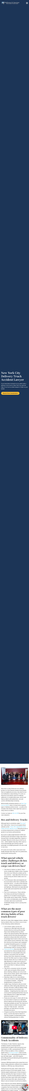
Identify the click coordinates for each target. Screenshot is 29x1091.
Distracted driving (9, 949)
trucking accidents (14, 1052)
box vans (23, 823)
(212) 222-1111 (15, 813)
